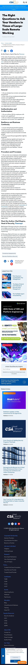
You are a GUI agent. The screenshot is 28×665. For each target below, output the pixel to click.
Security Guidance (9, 616)
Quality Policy (8, 640)
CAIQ (5, 621)
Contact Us (7, 632)
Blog (5, 603)
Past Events (7, 597)
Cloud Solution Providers (10, 540)
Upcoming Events (9, 592)
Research (7, 554)
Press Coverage (8, 637)
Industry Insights (8, 43)
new (2, 62)
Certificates (7, 577)
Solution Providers (9, 538)
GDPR (5, 625)
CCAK (5, 584)
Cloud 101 (7, 610)
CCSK (5, 581)
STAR (5, 623)
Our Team (7, 643)
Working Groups (8, 551)
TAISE (5, 579)
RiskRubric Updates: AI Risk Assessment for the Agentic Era (12, 412)
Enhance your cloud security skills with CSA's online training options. (10, 382)
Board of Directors (9, 645)
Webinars (6, 594)
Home (2, 43)
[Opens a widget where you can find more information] (22, 662)
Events (6, 590)
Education (7, 600)
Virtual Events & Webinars (11, 605)
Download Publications (10, 557)
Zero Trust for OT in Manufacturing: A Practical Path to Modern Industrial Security (13, 501)
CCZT (5, 586)
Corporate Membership (10, 536)
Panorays (21, 54)
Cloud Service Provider (10, 570)
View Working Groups (10, 559)
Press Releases (8, 635)
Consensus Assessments (9, 253)
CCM (5, 618)
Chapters (6, 549)
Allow (15, 661)
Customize (15, 657)
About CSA (7, 630)
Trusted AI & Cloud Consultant (12, 567)
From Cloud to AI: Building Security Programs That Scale (13, 441)
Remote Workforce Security (9, 256)
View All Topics (8, 562)
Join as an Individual (9, 546)
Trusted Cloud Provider (10, 572)
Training (6, 607)
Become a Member (9, 543)
